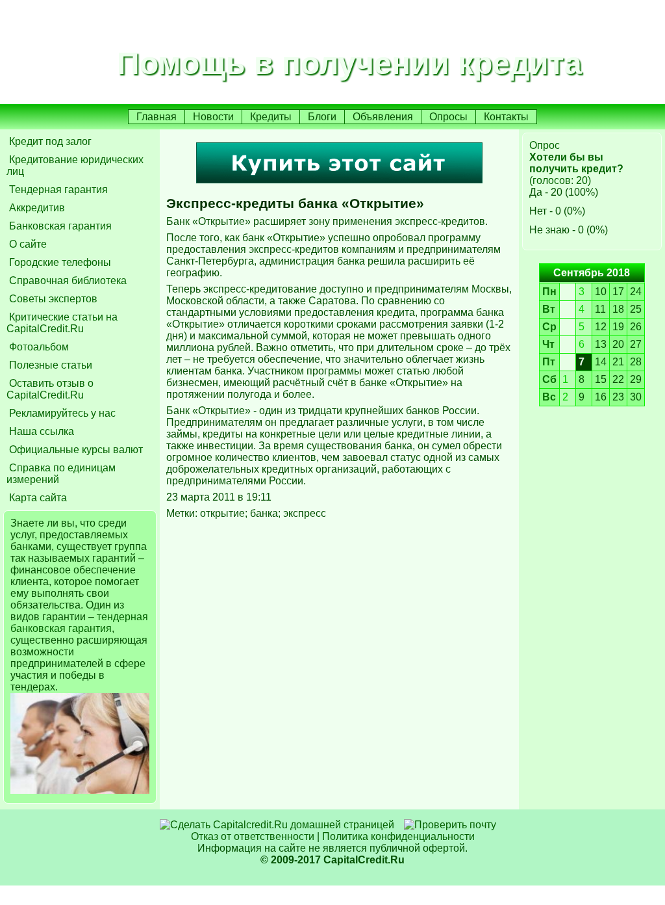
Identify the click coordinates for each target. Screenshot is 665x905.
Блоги (322, 116)
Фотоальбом (37, 346)
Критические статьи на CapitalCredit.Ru (62, 322)
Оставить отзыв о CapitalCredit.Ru (50, 389)
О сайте (26, 244)
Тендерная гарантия (57, 189)
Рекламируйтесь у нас (61, 413)
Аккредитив (35, 207)
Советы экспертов (51, 298)
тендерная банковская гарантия (79, 622)
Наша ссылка (40, 431)
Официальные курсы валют (74, 449)
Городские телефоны (58, 262)
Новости (213, 116)
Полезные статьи (49, 365)
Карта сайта (36, 497)
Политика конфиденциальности (398, 836)
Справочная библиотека (66, 280)
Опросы (448, 116)
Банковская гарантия (59, 225)
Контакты (506, 116)
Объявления (383, 116)
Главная (156, 116)
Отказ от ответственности (252, 836)
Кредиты (271, 116)
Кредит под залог (49, 141)
